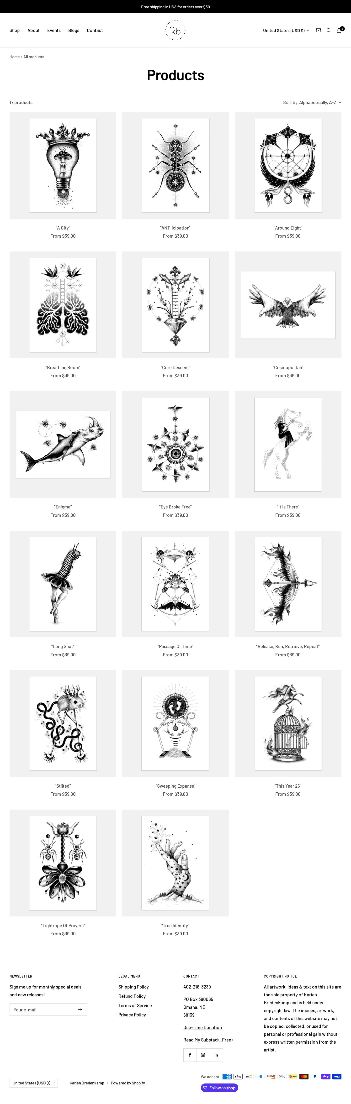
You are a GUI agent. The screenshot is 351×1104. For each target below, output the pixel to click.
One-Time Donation (202, 1027)
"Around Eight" (288, 227)
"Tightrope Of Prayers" (63, 925)
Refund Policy (132, 996)
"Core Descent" (175, 367)
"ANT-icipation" (175, 227)
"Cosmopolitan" (288, 367)
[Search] (329, 30)
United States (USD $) (283, 30)
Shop (15, 30)
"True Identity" (175, 925)
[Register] (80, 1009)
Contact (95, 30)
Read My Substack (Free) (208, 1039)
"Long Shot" (62, 646)
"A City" (63, 227)
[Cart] (339, 30)
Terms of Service (135, 1005)
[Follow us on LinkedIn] (216, 1055)
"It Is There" (288, 506)
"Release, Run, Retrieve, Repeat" (288, 646)
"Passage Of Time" (175, 646)
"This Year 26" (288, 786)
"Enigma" (63, 506)
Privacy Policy (132, 1014)
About (33, 30)
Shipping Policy (133, 986)
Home (15, 56)
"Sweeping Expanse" (175, 786)
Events (54, 30)
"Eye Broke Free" (175, 506)
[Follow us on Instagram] (203, 1055)
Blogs (73, 30)
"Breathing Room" (63, 367)
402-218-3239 (197, 986)
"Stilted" (63, 786)
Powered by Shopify (128, 1082)
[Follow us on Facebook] (190, 1055)
